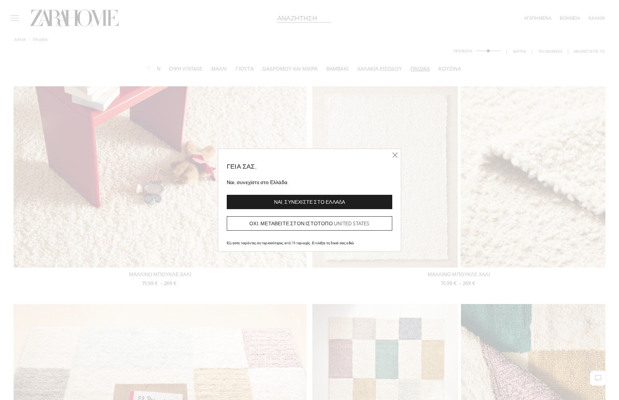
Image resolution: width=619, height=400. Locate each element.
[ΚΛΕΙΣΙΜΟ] (395, 155)
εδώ (350, 243)
